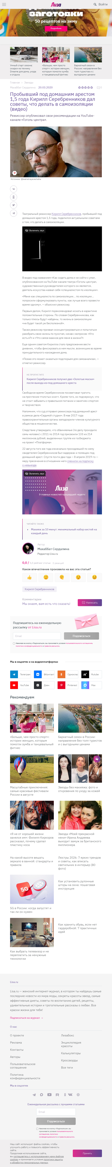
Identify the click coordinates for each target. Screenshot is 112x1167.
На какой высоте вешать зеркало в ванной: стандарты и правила (31, 861)
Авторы (15, 1057)
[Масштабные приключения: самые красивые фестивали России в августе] (88, 54)
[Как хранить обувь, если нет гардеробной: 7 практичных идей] (80, 919)
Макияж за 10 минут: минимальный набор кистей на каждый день (64, 531)
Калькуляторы (71, 1053)
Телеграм (25, 674)
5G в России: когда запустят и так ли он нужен (30, 910)
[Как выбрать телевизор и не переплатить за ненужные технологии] (32, 932)
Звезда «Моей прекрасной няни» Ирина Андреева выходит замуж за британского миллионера (79, 839)
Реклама (16, 1042)
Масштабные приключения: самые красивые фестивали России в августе (85, 70)
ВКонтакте (49, 674)
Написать (92, 602)
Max (93, 685)
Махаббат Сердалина (22, 87)
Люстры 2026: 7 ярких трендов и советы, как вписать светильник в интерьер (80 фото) (79, 863)
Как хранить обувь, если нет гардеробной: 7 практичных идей (77, 928)
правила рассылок (52, 646)
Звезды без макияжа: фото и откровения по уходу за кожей (79, 789)
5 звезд (91, 87)
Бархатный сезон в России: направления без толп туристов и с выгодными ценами (23, 70)
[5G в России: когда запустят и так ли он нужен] (32, 889)
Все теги (67, 1067)
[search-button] (95, 4)
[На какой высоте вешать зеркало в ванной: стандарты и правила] (32, 852)
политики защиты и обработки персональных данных (36, 1161)
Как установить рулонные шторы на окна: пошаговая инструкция (76, 884)
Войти (103, 4)
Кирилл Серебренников (66, 213)
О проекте (17, 1035)
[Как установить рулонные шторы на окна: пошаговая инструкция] (80, 876)
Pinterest (72, 685)
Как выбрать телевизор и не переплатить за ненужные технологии (29, 955)
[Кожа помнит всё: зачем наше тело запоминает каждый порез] (56, 54)
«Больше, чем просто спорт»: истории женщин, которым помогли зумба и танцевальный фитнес (32, 742)
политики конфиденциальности (29, 646)
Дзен (46, 685)
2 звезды (82, 87)
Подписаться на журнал (25, 1017)
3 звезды (85, 87)
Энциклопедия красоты (71, 1044)
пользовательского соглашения (79, 643)
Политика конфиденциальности (25, 1076)
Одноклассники (73, 674)
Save (14, 173)
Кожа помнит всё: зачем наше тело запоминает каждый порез (55, 68)
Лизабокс (67, 1035)
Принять (87, 1153)
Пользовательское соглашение (22, 1065)
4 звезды (88, 87)
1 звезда (79, 87)
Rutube (95, 674)
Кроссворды (69, 1060)
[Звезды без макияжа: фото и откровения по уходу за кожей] (80, 768)
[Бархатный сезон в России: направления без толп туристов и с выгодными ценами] (24, 54)
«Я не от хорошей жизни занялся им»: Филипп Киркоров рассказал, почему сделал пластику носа (32, 839)
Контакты (16, 1050)
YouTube (24, 685)
